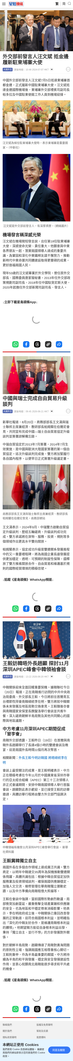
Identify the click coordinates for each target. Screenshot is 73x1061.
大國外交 (7, 70)
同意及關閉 (58, 1050)
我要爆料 (41, 1037)
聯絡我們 (7, 1024)
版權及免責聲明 (44, 1024)
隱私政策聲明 (9, 1037)
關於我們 (7, 1031)
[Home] (16, 3)
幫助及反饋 (42, 1031)
